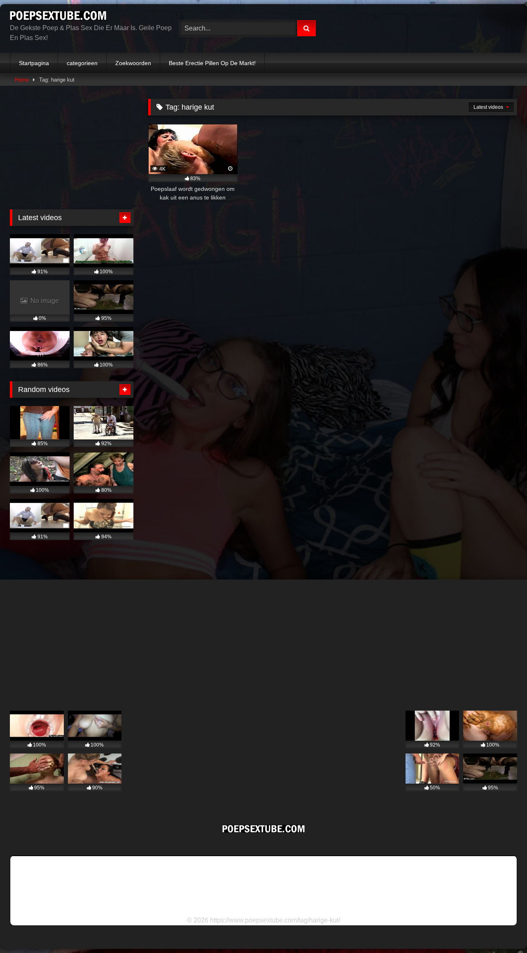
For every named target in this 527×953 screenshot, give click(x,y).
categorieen (82, 63)
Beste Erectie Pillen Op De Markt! (212, 63)
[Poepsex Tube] (58, 17)
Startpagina (34, 63)
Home (22, 80)
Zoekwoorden (133, 63)
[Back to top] (501, 928)
